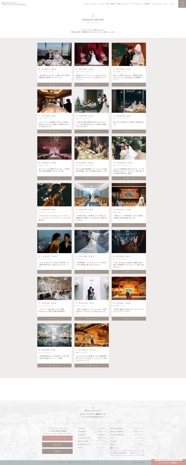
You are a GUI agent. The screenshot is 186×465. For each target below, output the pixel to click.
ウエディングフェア (90, 4)
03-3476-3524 (59, 431)
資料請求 (57, 451)
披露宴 (113, 4)
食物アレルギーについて (74, 462)
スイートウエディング (136, 4)
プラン (166, 4)
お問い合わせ (57, 444)
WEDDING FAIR (83, 444)
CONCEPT (81, 428)
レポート (172, 4)
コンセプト (101, 4)
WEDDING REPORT (117, 435)
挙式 (107, 4)
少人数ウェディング (122, 4)
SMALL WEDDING (116, 431)
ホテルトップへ (87, 462)
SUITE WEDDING (116, 428)
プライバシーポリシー (48, 462)
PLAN (80, 447)
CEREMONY (82, 431)
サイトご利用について (61, 462)
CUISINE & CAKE (84, 438)
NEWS (112, 444)
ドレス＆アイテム (157, 4)
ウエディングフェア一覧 (57, 438)
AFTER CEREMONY (127, 453)
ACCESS (113, 441)
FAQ (111, 438)
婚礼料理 (147, 4)
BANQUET (81, 435)
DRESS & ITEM (83, 441)
